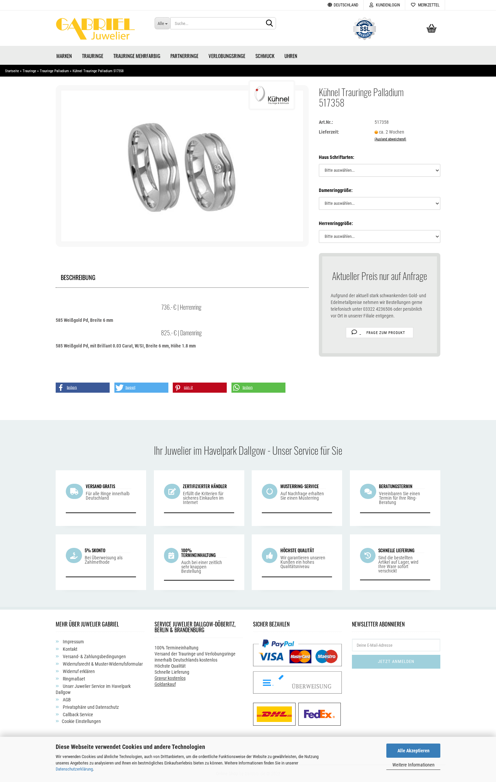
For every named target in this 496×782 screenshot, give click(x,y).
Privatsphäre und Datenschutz (90, 707)
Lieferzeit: (329, 132)
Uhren (290, 55)
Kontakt (69, 649)
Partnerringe (184, 55)
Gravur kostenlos (170, 678)
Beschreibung (78, 276)
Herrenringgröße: (336, 223)
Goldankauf (165, 684)
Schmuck (264, 55)
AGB (66, 699)
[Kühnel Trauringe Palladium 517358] (182, 165)
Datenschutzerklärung (74, 769)
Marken (64, 55)
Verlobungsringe (227, 55)
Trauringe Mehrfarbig (136, 55)
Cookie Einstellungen (81, 721)
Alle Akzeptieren (413, 750)
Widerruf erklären (78, 671)
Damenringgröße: (336, 190)
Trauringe (92, 55)
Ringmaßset (73, 678)
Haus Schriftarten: (336, 157)
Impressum (73, 641)
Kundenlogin (387, 5)
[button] (83, 388)
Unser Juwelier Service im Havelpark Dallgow (93, 689)
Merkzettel (428, 5)
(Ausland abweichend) (390, 139)
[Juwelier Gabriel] (100, 31)
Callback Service (77, 714)
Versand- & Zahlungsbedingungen (94, 656)
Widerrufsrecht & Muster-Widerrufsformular (102, 664)
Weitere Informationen (413, 764)
